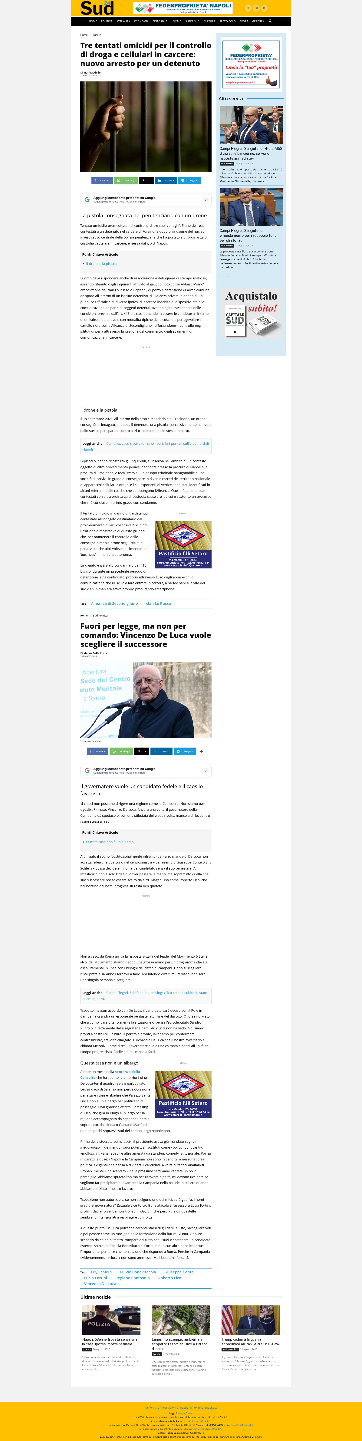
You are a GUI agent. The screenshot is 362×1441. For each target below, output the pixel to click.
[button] (270, 21)
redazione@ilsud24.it (242, 1424)
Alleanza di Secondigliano (114, 603)
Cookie (189, 1413)
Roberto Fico (169, 1277)
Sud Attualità (230, 1349)
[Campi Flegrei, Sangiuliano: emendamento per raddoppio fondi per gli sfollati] (251, 207)
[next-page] (227, 276)
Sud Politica (100, 615)
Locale (97, 35)
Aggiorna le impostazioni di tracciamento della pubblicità (181, 1407)
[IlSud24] (102, 8)
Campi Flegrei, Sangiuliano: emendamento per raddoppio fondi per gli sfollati (248, 235)
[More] (201, 751)
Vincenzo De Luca (100, 1283)
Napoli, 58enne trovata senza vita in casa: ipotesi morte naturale (109, 1341)
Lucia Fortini (95, 1277)
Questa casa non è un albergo (110, 842)
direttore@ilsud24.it (202, 1421)
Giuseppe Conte (179, 1272)
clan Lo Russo (158, 603)
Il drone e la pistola (101, 263)
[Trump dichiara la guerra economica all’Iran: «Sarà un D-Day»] (251, 1320)
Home (84, 35)
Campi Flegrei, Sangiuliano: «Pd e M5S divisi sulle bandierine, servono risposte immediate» (251, 153)
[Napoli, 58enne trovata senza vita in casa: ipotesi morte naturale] (111, 1320)
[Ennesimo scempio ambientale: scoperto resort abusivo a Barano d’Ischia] (181, 1320)
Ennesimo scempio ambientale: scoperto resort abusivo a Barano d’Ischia (180, 1344)
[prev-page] (221, 276)
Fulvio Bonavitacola (138, 1272)
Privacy (180, 1413)
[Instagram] (256, 8)
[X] (264, 8)
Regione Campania (132, 1277)
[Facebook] (248, 8)
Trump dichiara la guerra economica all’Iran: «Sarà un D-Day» (251, 1341)
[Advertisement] (146, 375)
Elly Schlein (101, 1272)
